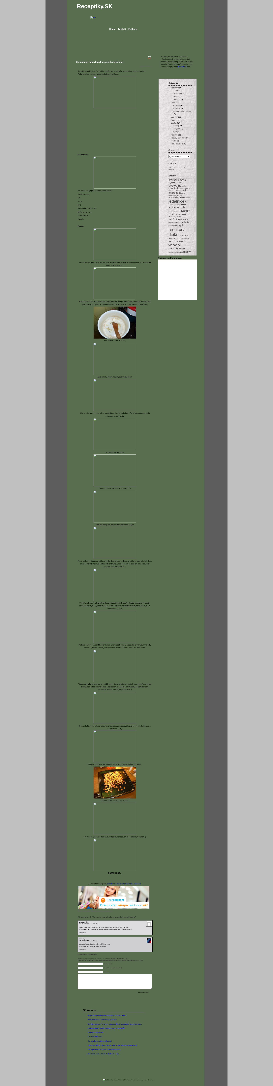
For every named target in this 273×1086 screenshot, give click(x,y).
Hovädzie (176, 108)
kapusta (171, 205)
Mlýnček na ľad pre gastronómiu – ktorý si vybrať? (107, 1015)
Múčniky (174, 117)
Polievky (149, 66)
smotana (180, 238)
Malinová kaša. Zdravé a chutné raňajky (103, 1054)
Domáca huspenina (95, 1033)
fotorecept (174, 192)
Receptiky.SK (95, 6)
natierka (183, 219)
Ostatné (174, 123)
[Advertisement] (101, 129)
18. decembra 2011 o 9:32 (88, 940)
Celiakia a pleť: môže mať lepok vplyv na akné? (106, 1028)
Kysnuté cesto (178, 94)
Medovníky (172, 217)
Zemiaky (176, 100)
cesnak (93, 911)
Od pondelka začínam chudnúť (100, 1041)
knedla (178, 205)
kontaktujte (182, 67)
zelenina (183, 249)
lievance (178, 214)
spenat (186, 238)
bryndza (171, 183)
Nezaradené (175, 120)
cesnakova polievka (104, 911)
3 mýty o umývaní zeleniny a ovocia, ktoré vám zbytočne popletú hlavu (115, 1024)
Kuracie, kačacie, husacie (183, 111)
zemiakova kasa (174, 252)
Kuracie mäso (177, 207)
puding (171, 226)
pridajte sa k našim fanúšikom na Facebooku (124, 884)
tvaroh (180, 242)
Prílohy (173, 141)
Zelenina (176, 97)
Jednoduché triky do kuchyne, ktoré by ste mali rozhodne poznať (113, 1045)
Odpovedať (82, 932)
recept (178, 225)
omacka (171, 222)
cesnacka (86, 911)
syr (170, 241)
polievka (185, 222)
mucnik (180, 217)
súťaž (175, 242)
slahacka (185, 235)
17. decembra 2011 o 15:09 (88, 924)
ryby (180, 235)
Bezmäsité (175, 88)
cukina (184, 186)
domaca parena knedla (177, 190)
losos (184, 215)
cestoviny (174, 185)
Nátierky (176, 126)
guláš (183, 193)
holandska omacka (175, 195)
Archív (170, 153)
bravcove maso (177, 179)
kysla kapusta (174, 211)
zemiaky (185, 251)
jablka (187, 198)
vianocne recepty (174, 246)
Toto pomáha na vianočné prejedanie (102, 1020)
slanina (172, 238)
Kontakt (121, 29)
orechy (177, 222)
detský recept (179, 188)
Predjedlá (176, 129)
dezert (187, 188)
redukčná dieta (177, 232)
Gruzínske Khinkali (95, 1037)
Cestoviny (176, 91)
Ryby (175, 132)
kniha (183, 205)
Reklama (132, 29)
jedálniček (177, 201)
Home (112, 29)
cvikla (170, 188)
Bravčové (176, 105)
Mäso (173, 103)
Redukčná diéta (177, 144)
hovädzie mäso (176, 197)
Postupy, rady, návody (179, 138)
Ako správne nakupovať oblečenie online (104, 1050)
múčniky (173, 219)
